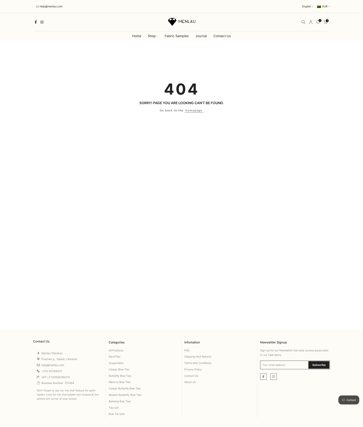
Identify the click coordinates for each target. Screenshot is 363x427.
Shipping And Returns (197, 356)
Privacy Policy (193, 369)
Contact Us (222, 36)
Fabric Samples (177, 36)
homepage (193, 110)
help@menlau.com (50, 6)
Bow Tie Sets (117, 413)
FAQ (186, 350)
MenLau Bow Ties (119, 382)
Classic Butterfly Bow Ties (125, 388)
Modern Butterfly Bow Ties (125, 394)
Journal (201, 36)
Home (136, 36)
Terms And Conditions (197, 363)
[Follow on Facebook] (35, 22)
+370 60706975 (51, 371)
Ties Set (114, 407)
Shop (152, 36)
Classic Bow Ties (119, 369)
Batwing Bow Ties (120, 401)
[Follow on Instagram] (42, 22)
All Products (116, 350)
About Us (190, 382)
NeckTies (114, 356)
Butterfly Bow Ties (120, 375)
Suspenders (116, 363)
